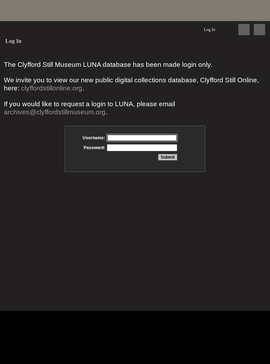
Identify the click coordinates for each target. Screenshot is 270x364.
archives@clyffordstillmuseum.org (54, 112)
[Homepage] (135, 10)
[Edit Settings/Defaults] (227, 29)
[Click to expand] (259, 29)
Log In (209, 29)
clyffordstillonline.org (51, 88)
